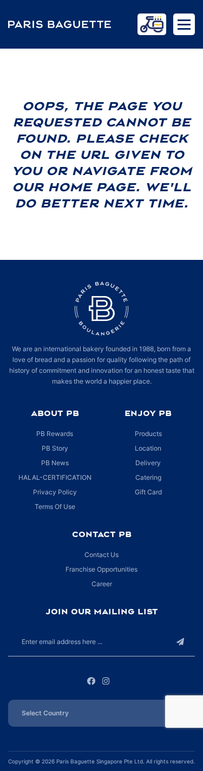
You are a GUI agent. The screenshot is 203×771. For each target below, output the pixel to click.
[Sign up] (180, 641)
